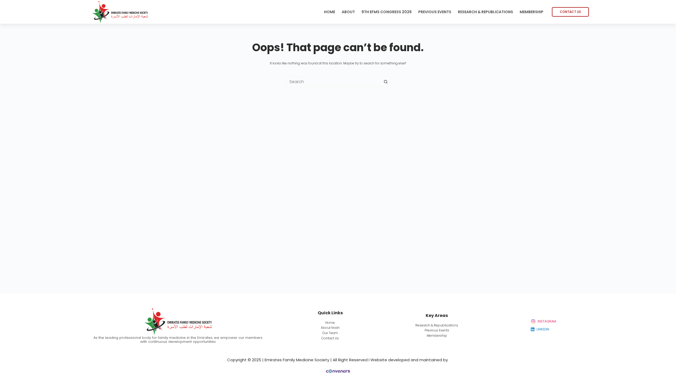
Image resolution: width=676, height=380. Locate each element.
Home (329, 12)
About (348, 12)
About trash (330, 327)
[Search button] (386, 82)
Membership (531, 12)
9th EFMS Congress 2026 (387, 12)
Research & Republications (485, 12)
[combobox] (333, 82)
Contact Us (330, 338)
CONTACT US (570, 12)
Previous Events (434, 12)
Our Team (330, 333)
